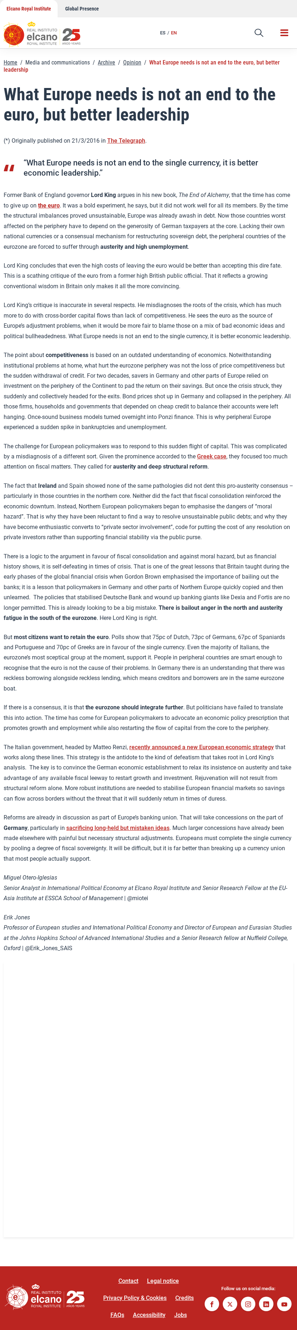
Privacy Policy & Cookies (135, 1298)
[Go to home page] (49, 31)
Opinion (132, 62)
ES (163, 32)
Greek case (211, 456)
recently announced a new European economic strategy (201, 747)
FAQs (117, 1315)
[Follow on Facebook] (212, 1304)
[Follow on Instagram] (248, 1304)
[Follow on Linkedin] (266, 1304)
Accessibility (149, 1315)
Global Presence (82, 9)
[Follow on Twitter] (230, 1304)
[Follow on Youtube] (284, 1304)
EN (174, 32)
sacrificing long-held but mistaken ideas (118, 828)
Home (10, 62)
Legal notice (163, 1280)
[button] (259, 33)
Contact (128, 1280)
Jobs (180, 1315)
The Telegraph (126, 140)
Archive (106, 62)
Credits (184, 1298)
